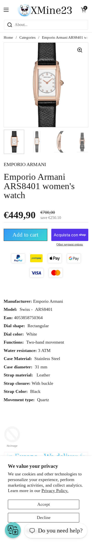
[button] (83, 10)
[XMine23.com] (45, 9)
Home (8, 37)
